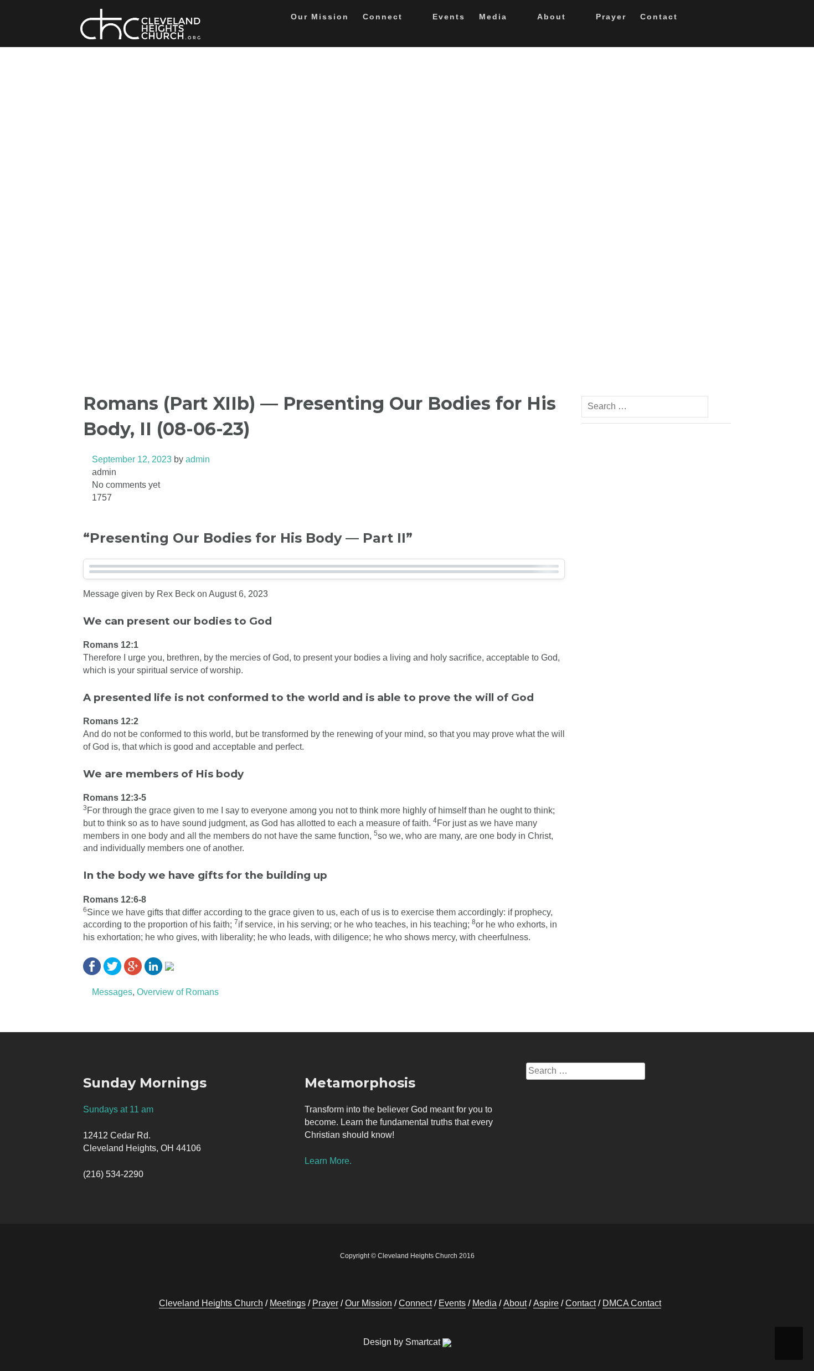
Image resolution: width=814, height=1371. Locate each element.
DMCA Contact (631, 1303)
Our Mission (320, 16)
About (551, 16)
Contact (659, 16)
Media (493, 16)
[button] (695, 18)
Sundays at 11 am (118, 1109)
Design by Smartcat (402, 1342)
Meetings (288, 1303)
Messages (112, 992)
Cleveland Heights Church (211, 1303)
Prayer (611, 16)
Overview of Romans (178, 992)
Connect (383, 16)
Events (448, 16)
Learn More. (328, 1161)
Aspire (546, 1303)
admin (198, 459)
